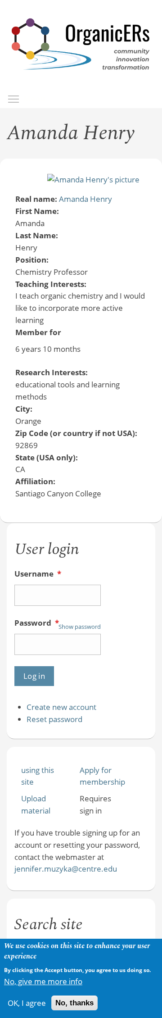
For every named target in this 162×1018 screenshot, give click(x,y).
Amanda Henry (85, 199)
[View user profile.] (93, 179)
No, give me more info (43, 981)
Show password (79, 627)
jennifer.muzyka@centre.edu (65, 868)
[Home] (81, 78)
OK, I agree (27, 1003)
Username (37, 573)
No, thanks (74, 1003)
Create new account (61, 707)
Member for (38, 332)
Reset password (54, 719)
